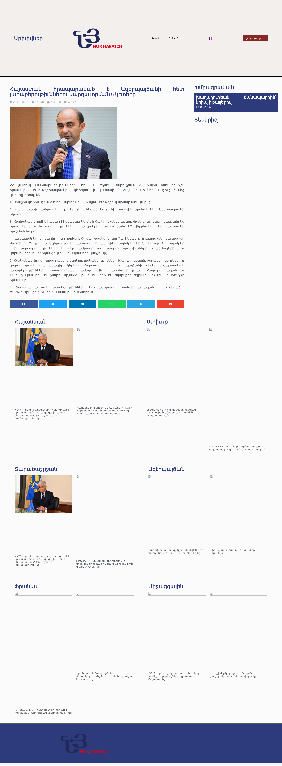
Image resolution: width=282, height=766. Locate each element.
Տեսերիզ (173, 38)
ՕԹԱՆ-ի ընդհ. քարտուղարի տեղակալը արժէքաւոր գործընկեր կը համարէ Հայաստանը (174, 676)
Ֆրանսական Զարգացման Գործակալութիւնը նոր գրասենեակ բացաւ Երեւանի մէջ (104, 676)
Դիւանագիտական (48, 102)
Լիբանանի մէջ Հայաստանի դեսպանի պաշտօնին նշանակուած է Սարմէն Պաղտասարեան (172, 412)
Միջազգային (165, 586)
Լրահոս (156, 38)
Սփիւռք (157, 322)
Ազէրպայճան (166, 469)
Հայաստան (21, 102)
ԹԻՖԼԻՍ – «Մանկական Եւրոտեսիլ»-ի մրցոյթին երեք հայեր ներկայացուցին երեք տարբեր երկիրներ (104, 564)
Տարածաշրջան (36, 469)
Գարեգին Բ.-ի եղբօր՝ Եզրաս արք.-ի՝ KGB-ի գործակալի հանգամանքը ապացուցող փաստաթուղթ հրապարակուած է (105, 410)
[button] (24, 304)
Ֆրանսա (27, 586)
